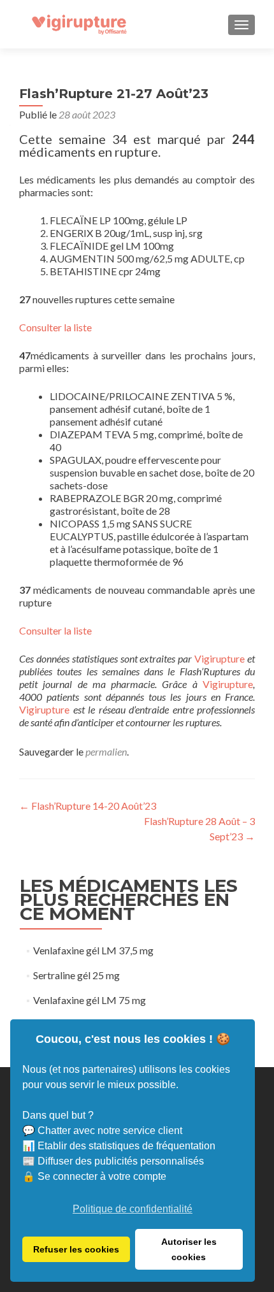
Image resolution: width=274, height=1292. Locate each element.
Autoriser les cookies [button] (189, 1249)
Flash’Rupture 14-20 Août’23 (87, 806)
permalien (106, 751)
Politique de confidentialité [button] (132, 1208)
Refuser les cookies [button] (76, 1249)
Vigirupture (219, 658)
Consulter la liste (55, 327)
